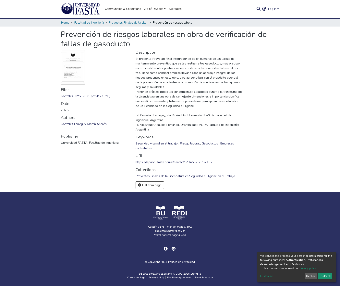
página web (179, 235)
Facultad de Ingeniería (89, 22)
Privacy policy (156, 277)
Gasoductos (210, 143)
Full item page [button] (151, 185)
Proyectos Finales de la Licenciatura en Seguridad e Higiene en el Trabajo (128, 22)
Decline (311, 276)
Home (65, 22)
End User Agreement (179, 277)
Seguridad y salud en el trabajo (157, 143)
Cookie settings (136, 277)
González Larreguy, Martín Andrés (84, 124)
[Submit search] (258, 8)
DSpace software (149, 274)
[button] (264, 8)
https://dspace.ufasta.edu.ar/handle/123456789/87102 (174, 162)
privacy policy (308, 268)
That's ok (325, 276)
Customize (266, 276)
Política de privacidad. (181, 262)
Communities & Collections (123, 9)
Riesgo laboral (190, 143)
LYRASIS (195, 274)
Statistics (175, 9)
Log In (272, 9)
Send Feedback (204, 277)
